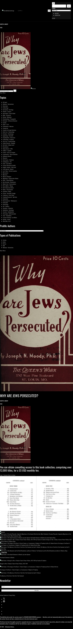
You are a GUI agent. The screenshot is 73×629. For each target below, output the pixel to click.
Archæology (5, 108)
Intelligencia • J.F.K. (7, 162)
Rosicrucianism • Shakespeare (10, 201)
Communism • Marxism (8, 126)
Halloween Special (7, 156)
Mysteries (5, 175)
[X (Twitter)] (2, 31)
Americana (5, 106)
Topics (53, 8)
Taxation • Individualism (8, 212)
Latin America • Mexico (8, 169)
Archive (1, 595)
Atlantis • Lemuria (7, 111)
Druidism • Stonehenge (8, 134)
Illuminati (5, 158)
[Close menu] (53, 3)
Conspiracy (5, 128)
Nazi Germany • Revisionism (9, 182)
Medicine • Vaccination (8, 247)
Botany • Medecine (7, 117)
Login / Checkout (4, 475)
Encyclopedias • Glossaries (9, 138)
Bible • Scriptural (7, 115)
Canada (4, 123)
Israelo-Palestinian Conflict (9, 165)
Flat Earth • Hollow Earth (8, 145)
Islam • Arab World (7, 163)
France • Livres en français (9, 152)
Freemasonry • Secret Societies (10, 154)
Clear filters (3, 93)
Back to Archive (11, 475)
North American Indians (8, 188)
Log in (53, 18)
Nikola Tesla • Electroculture (9, 184)
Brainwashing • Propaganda (9, 119)
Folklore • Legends (7, 151)
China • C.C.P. (6, 124)
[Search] (69, 6)
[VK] (4, 31)
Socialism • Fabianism (8, 208)
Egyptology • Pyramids (8, 136)
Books (4, 242)
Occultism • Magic (7, 191)
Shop (20, 536)
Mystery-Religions (7, 176)
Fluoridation (5, 147)
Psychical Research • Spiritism (10, 197)
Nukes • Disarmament (8, 189)
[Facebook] (1, 31)
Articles (4, 240)
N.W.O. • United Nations (8, 180)
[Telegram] (6, 31)
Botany (4, 244)
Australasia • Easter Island (9, 113)
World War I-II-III (6, 221)
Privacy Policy (12, 595)
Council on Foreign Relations (9, 130)
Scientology (5, 204)
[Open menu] (49, 10)
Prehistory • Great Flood (8, 195)
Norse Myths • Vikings (8, 186)
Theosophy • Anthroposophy (9, 214)
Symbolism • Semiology (8, 210)
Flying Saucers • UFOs (8, 149)
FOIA (4, 246)
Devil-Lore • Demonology (8, 132)
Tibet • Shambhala (7, 216)
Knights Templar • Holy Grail (9, 167)
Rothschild (5, 203)
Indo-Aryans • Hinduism (8, 160)
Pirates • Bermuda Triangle (9, 193)
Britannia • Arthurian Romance (10, 121)
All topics (5, 102)
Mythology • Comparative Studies (10, 178)
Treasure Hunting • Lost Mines (10, 217)
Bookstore (6, 595)
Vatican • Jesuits (7, 219)
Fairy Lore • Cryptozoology (9, 141)
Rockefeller (5, 199)
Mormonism (5, 173)
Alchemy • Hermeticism (8, 104)
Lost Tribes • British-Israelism (10, 171)
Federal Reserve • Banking (9, 143)
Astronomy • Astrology (8, 110)
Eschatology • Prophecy (8, 139)
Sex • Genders (6, 206)
